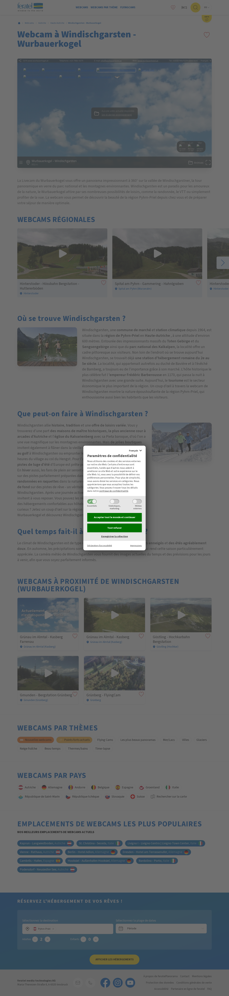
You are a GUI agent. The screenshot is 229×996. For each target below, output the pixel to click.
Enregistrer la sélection (114, 536)
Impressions (136, 545)
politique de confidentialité (113, 491)
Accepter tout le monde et (114, 517)
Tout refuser (114, 528)
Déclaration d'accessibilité (99, 545)
